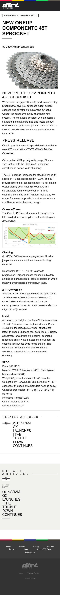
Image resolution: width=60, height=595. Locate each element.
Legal (21, 572)
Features (50, 546)
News (8, 546)
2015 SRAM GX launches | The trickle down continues (23, 434)
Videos (22, 546)
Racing (36, 546)
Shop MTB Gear (43, 549)
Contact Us (30, 552)
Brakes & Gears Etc (20, 15)
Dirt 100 (12, 549)
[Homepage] (30, 565)
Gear (26, 549)
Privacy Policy (33, 572)
